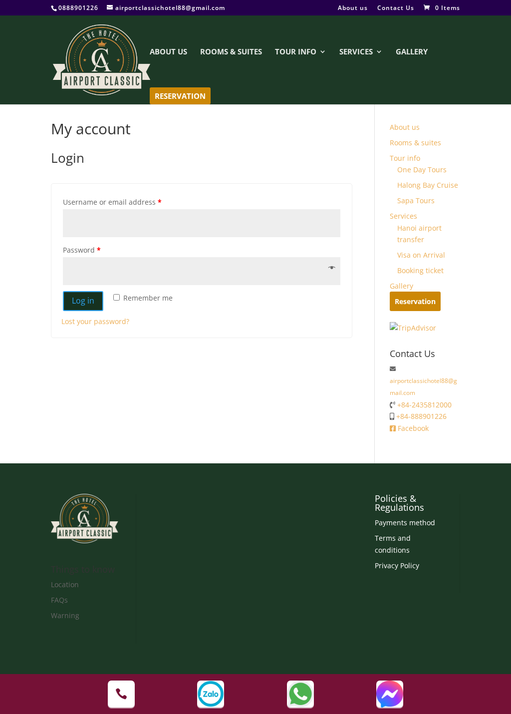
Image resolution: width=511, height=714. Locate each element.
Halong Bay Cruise (427, 185)
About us (353, 8)
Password (82, 250)
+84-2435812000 (423, 404)
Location (65, 584)
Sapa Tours (416, 200)
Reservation (180, 96)
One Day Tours (422, 169)
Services (356, 52)
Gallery (412, 52)
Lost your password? (95, 321)
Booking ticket (420, 270)
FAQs (59, 600)
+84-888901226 (420, 416)
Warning (65, 615)
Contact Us (395, 8)
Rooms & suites (231, 52)
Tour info (295, 52)
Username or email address (112, 202)
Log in (83, 300)
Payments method (405, 522)
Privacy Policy (397, 565)
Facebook (412, 428)
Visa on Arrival (421, 255)
